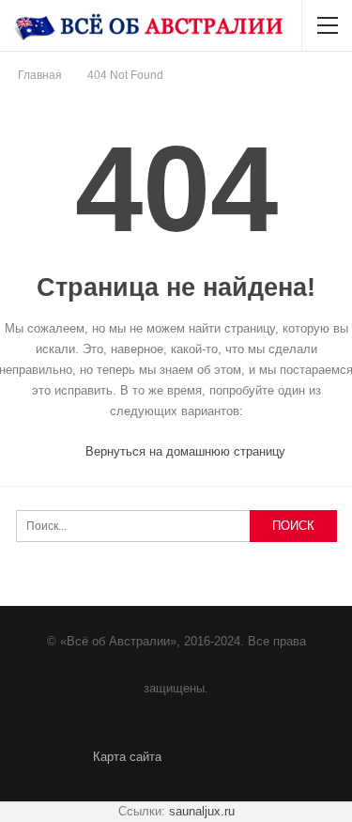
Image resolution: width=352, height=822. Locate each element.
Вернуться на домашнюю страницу (183, 451)
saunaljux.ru (202, 811)
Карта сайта (127, 757)
